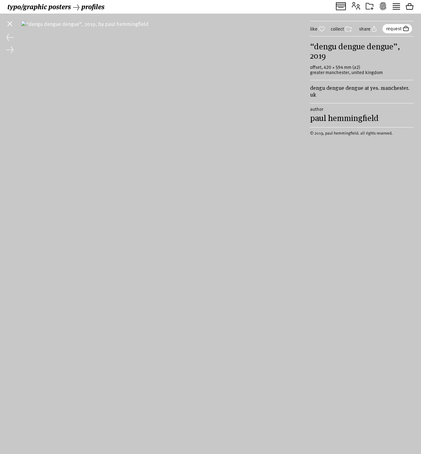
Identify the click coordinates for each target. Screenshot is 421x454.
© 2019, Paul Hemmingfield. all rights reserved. (351, 133)
